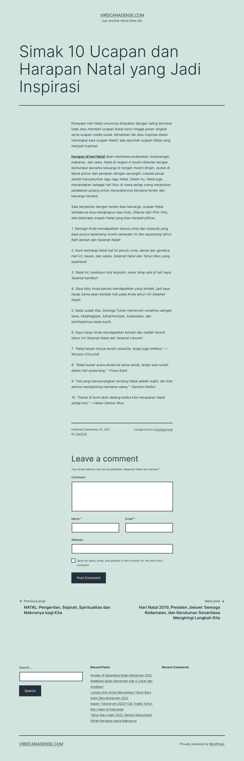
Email (130, 518)
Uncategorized (163, 429)
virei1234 (81, 434)
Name (76, 518)
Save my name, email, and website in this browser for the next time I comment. (120, 563)
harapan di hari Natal (88, 157)
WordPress (216, 744)
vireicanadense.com (122, 15)
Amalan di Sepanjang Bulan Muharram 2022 (121, 675)
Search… (25, 667)
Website (77, 540)
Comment (78, 477)
